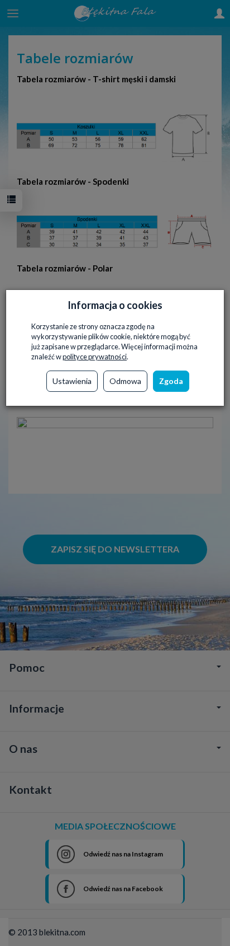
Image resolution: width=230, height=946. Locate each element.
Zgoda (171, 381)
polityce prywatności (95, 356)
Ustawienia (72, 381)
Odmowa (125, 381)
